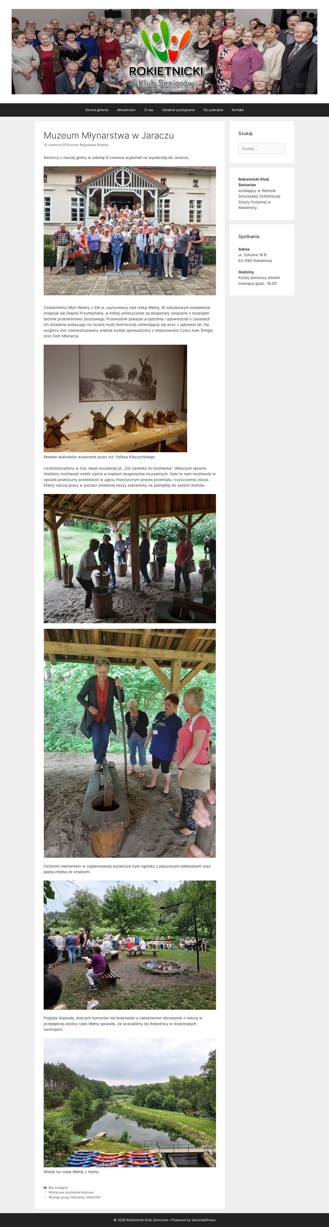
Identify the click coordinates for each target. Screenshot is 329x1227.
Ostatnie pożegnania (178, 110)
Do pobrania (213, 110)
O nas (148, 110)
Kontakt (238, 110)
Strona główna (96, 110)
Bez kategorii (58, 1187)
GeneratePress (204, 1220)
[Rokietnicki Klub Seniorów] (164, 51)
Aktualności (126, 110)
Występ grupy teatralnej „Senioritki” (75, 1197)
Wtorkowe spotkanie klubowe (71, 1192)
